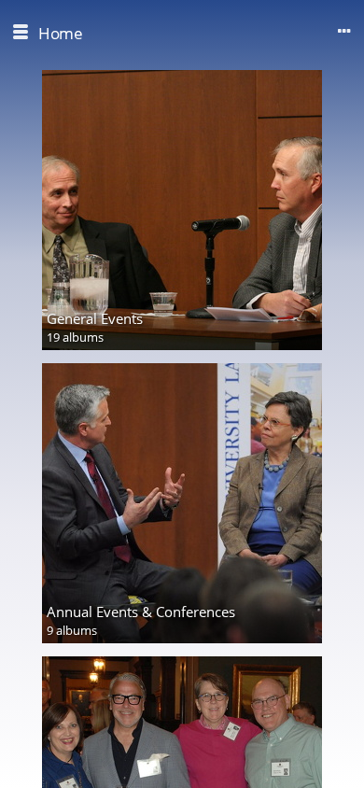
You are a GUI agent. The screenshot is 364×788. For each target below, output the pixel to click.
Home (60, 33)
